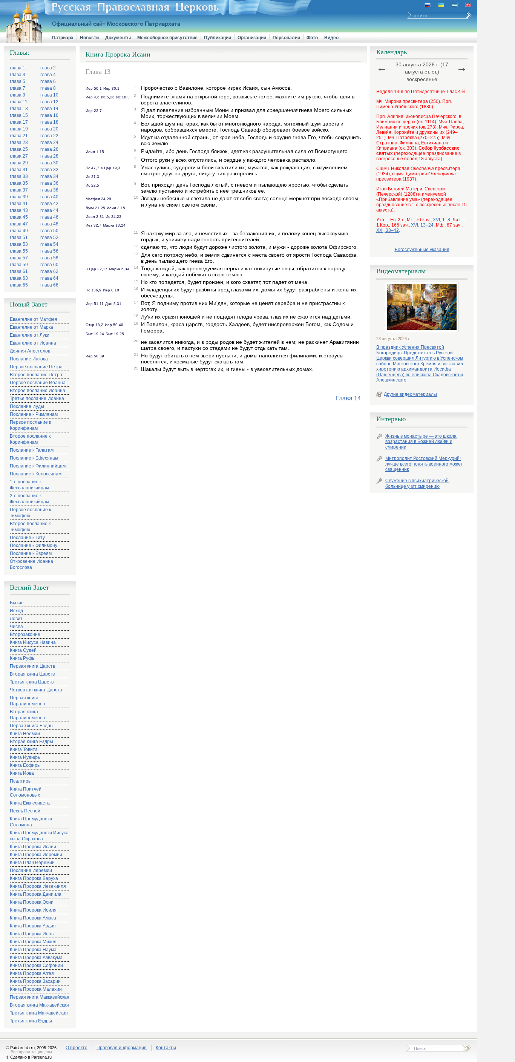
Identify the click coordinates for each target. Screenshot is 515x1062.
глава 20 (49, 129)
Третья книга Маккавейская (39, 1013)
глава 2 (48, 67)
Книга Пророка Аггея (32, 973)
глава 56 (49, 251)
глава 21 (19, 135)
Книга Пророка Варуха (34, 878)
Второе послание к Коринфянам (30, 439)
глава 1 (17, 67)
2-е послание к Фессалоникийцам (29, 498)
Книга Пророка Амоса (33, 918)
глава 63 (19, 278)
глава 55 (19, 251)
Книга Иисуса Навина (33, 642)
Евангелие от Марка (31, 327)
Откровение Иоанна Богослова (31, 564)
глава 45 (19, 217)
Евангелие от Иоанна (33, 343)
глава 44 (49, 210)
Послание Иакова (29, 359)
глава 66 (49, 285)
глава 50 (49, 230)
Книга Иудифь (25, 757)
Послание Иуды (27, 406)
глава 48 (49, 224)
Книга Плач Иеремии (32, 862)
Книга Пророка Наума (33, 949)
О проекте (76, 1047)
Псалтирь (20, 781)
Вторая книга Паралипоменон (27, 714)
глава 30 (49, 163)
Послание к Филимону (33, 545)
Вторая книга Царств (32, 674)
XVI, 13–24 (422, 225)
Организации (252, 37)
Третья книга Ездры (31, 1021)
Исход (16, 610)
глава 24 (49, 142)
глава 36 (49, 183)
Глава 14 (348, 398)
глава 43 (19, 210)
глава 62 (49, 271)
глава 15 (19, 115)
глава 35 (19, 183)
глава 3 (17, 74)
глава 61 (19, 271)
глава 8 (48, 88)
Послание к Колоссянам (35, 474)
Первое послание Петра (36, 366)
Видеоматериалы (401, 271)
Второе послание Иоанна (37, 390)
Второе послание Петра (36, 374)
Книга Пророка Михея (33, 941)
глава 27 (19, 156)
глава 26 (49, 149)
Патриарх (63, 37)
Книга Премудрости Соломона (31, 822)
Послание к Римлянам (34, 414)
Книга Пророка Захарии (35, 981)
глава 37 (19, 190)
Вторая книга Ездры (31, 741)
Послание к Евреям (31, 553)
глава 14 (49, 108)
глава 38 (49, 190)
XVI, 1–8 (441, 219)
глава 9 (17, 95)
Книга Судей (23, 650)
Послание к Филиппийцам (38, 466)
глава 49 (19, 230)
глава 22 (49, 135)
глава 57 (19, 258)
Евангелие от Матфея (33, 319)
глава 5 (17, 81)
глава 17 (19, 122)
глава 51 (19, 237)
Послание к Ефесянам (34, 458)
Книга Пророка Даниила (35, 894)
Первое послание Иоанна (38, 382)
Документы (118, 37)
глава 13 (19, 108)
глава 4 (48, 74)
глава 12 (49, 101)
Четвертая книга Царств (36, 690)
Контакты (166, 1047)
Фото (312, 37)
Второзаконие (25, 634)
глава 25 (19, 149)
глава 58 (49, 258)
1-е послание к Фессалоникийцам (29, 484)
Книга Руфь (22, 658)
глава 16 (49, 115)
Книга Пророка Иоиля (33, 910)
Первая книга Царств (32, 666)
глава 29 (19, 163)
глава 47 (19, 224)
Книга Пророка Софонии (36, 965)
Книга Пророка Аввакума (36, 957)
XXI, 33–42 (387, 230)
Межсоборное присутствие (167, 37)
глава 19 (19, 129)
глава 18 (49, 122)
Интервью (391, 419)
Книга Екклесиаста (30, 803)
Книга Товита (24, 749)
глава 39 (19, 196)
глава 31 (19, 169)
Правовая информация (122, 1047)
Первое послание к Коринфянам (30, 425)
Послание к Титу (27, 537)
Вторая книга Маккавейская (39, 1005)
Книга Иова (22, 773)
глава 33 (19, 176)
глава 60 (49, 264)
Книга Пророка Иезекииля (38, 886)
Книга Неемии (25, 733)
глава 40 (49, 196)
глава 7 (17, 88)
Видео (331, 37)
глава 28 (49, 156)
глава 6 (48, 81)
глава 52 (49, 237)
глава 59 (19, 264)
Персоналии (286, 37)
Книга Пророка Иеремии (36, 854)
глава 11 (19, 101)
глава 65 (19, 285)
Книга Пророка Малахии (36, 989)
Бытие (17, 602)
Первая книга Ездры (32, 725)
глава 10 (49, 95)
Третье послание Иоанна (37, 398)
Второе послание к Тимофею (30, 526)
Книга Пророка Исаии (33, 846)
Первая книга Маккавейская (39, 997)
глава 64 (49, 278)
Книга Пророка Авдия (33, 926)
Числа (16, 626)
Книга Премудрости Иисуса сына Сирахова (39, 835)
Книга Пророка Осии (32, 902)
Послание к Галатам (32, 450)
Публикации (217, 37)
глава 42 (49, 203)
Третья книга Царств (32, 682)
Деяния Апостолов (30, 351)
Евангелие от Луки (29, 335)
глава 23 (19, 142)
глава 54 (49, 244)
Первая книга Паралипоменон (27, 700)
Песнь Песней (25, 811)
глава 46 (49, 217)
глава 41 (19, 203)
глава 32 (49, 169)
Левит (16, 618)
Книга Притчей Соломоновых (25, 792)
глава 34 (49, 176)
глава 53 (19, 244)
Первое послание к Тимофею (30, 512)
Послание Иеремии (31, 870)
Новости (89, 37)
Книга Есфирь (25, 765)
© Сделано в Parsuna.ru (29, 1057)
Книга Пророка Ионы (32, 933)
